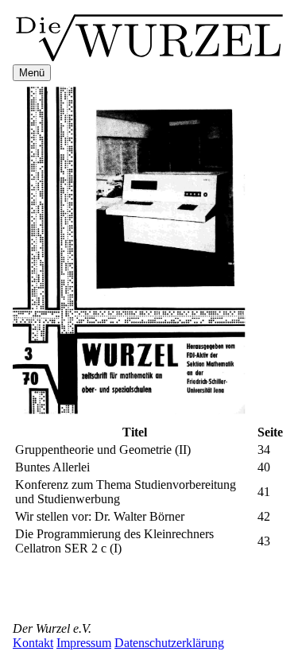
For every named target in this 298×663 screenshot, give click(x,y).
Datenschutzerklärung (169, 642)
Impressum (83, 642)
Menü (32, 73)
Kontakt (33, 642)
